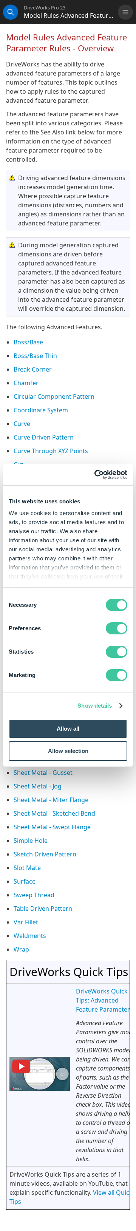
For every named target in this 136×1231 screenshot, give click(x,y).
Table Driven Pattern (43, 908)
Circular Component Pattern (54, 396)
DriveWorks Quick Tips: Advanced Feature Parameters (104, 1000)
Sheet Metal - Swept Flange (52, 827)
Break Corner (33, 369)
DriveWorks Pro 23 (44, 8)
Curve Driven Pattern (44, 437)
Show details (94, 705)
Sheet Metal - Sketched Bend (54, 813)
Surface (25, 881)
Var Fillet (26, 922)
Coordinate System (41, 410)
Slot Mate (27, 868)
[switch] (116, 628)
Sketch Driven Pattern (45, 854)
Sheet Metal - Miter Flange (51, 800)
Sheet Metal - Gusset (43, 772)
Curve (22, 424)
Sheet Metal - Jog (38, 786)
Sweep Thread (34, 895)
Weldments (30, 936)
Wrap (21, 949)
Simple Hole (31, 840)
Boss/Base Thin (35, 356)
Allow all (68, 728)
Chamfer (26, 383)
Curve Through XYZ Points (51, 451)
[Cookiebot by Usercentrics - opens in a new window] (96, 475)
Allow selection (68, 751)
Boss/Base (28, 342)
